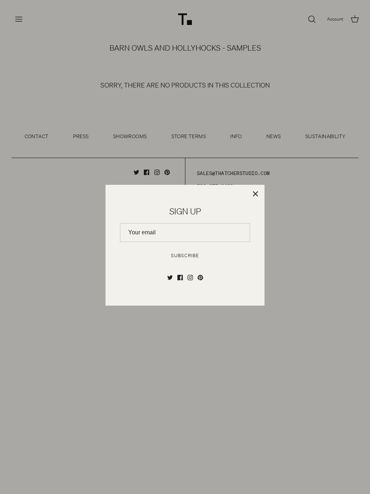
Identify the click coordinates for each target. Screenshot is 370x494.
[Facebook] (180, 277)
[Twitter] (170, 277)
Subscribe (185, 255)
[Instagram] (190, 277)
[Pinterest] (200, 277)
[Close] (255, 194)
